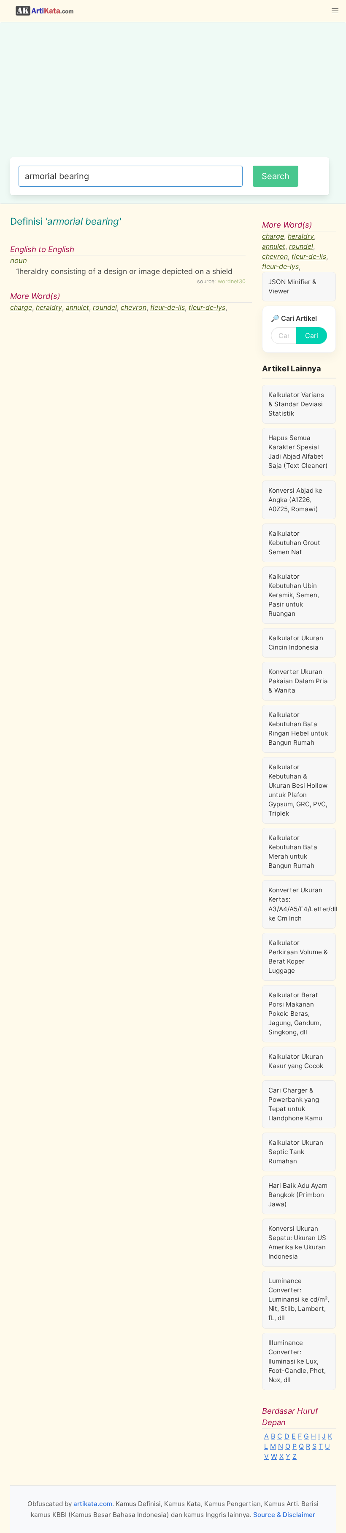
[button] (335, 11)
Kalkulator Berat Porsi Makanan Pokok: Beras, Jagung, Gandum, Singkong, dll (294, 1013)
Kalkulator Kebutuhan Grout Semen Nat (294, 542)
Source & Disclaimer (284, 1515)
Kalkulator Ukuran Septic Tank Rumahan (295, 1151)
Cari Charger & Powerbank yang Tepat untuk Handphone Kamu (295, 1104)
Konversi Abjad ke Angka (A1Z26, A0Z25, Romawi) (295, 499)
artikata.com (92, 1504)
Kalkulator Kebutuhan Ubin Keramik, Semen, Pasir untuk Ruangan (293, 594)
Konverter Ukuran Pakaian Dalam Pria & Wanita (298, 681)
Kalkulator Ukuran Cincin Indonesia (295, 642)
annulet (77, 307)
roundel (105, 307)
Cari (311, 335)
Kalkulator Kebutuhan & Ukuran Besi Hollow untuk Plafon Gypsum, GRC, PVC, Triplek (297, 790)
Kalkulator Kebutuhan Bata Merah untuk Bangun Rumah (292, 852)
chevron (133, 307)
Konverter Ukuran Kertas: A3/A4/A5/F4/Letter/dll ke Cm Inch (302, 904)
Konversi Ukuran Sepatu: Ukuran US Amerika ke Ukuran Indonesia (297, 1242)
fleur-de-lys (207, 307)
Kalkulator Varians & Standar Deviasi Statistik (296, 404)
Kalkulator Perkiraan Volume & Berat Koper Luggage (298, 957)
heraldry (49, 307)
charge (21, 307)
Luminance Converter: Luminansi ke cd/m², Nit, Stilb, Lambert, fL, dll (298, 1299)
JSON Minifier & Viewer (292, 286)
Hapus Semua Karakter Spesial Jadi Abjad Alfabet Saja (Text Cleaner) (298, 452)
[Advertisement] (169, 94)
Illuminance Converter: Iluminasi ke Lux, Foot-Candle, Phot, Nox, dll (297, 1361)
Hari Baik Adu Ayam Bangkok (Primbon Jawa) (297, 1194)
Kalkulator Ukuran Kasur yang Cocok (295, 1061)
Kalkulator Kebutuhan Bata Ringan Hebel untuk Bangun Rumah (298, 728)
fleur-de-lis (167, 307)
